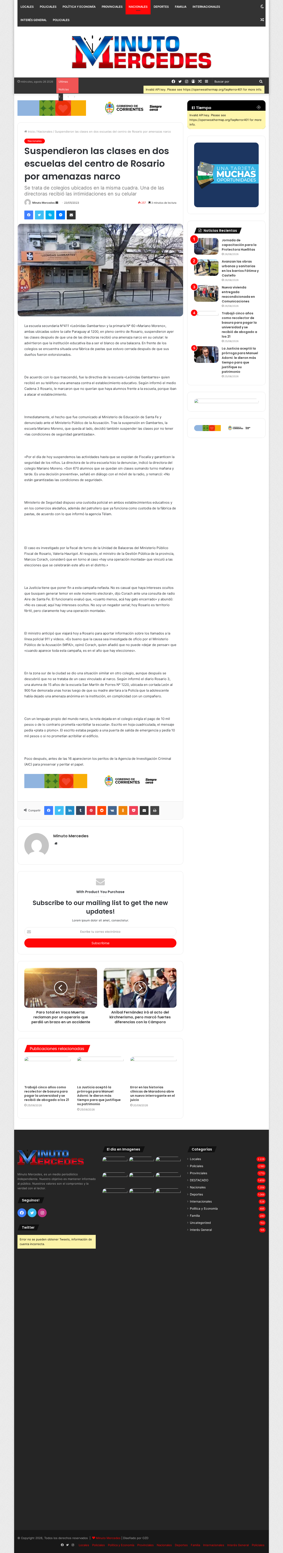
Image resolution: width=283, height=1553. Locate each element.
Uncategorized (200, 1222)
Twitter (28, 1227)
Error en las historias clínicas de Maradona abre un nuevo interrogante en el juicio (152, 1093)
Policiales (48, 6)
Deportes (161, 6)
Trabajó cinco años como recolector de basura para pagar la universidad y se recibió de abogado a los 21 (46, 1093)
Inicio (31, 131)
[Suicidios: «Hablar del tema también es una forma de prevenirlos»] (114, 1195)
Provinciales (112, 6)
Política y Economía (79, 6)
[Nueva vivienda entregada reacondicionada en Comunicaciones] (206, 293)
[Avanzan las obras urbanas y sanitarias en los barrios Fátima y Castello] (206, 267)
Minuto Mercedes (43, 202)
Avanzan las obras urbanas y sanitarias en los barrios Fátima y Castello (240, 268)
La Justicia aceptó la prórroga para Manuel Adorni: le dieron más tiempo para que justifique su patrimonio (99, 1095)
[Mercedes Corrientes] (141, 52)
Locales (27, 6)
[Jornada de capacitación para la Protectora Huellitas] (206, 246)
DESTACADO (199, 1180)
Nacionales (138, 6)
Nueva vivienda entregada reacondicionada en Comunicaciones (238, 294)
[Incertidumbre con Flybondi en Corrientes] (168, 1195)
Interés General (34, 20)
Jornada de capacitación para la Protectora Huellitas (239, 245)
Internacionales (206, 6)
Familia (180, 6)
